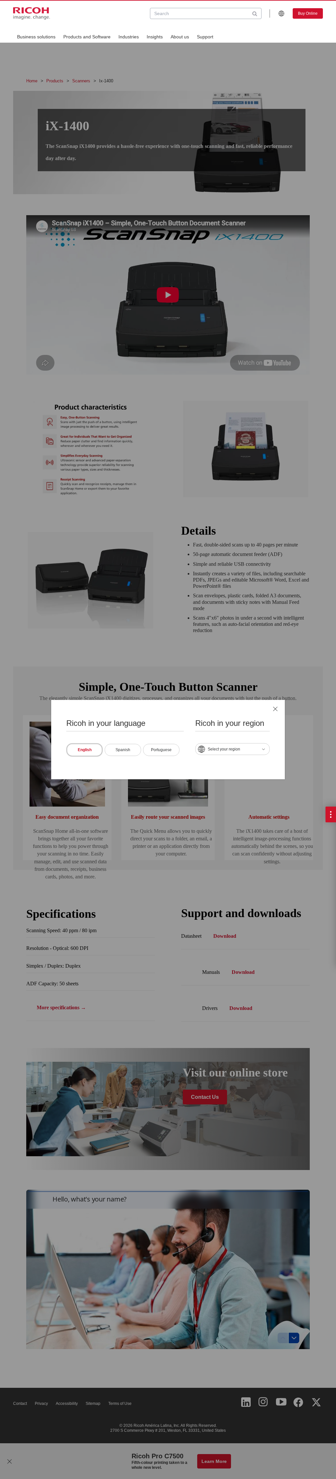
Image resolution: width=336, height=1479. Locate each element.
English (85, 750)
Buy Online (308, 13)
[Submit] (254, 13)
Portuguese (161, 750)
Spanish (123, 750)
